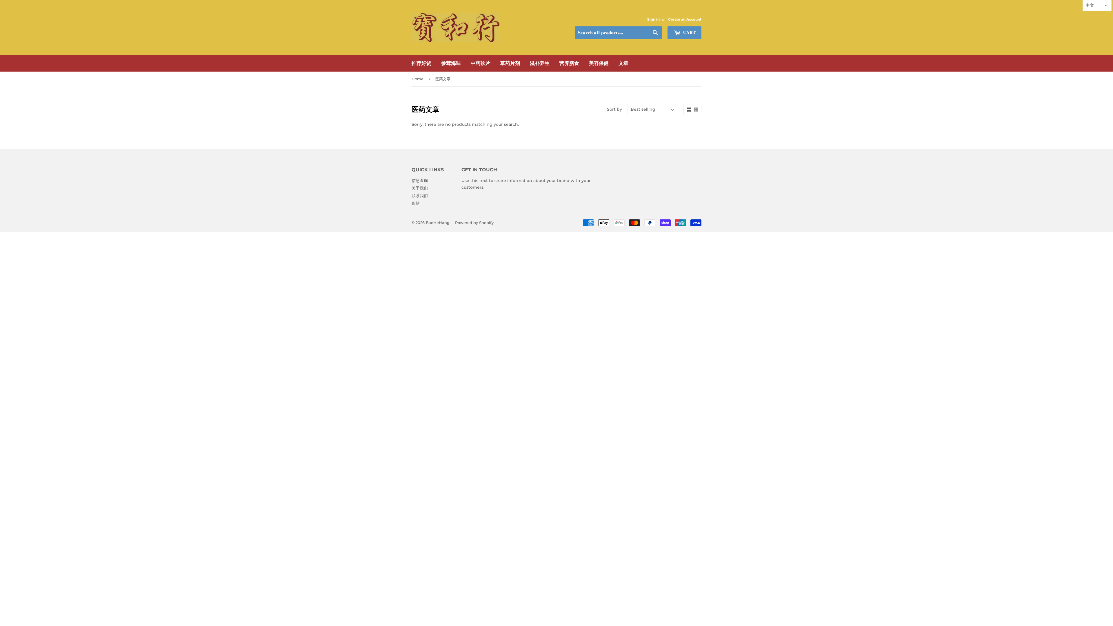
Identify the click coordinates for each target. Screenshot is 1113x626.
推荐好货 (421, 63)
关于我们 (420, 188)
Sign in (653, 19)
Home (417, 79)
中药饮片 (480, 63)
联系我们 (420, 195)
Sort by (614, 109)
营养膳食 (569, 63)
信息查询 (420, 180)
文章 (623, 63)
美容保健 (599, 63)
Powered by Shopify (474, 222)
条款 (416, 203)
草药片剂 (510, 63)
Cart (689, 32)
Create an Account (684, 19)
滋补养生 (540, 63)
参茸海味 (451, 63)
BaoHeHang (438, 222)
